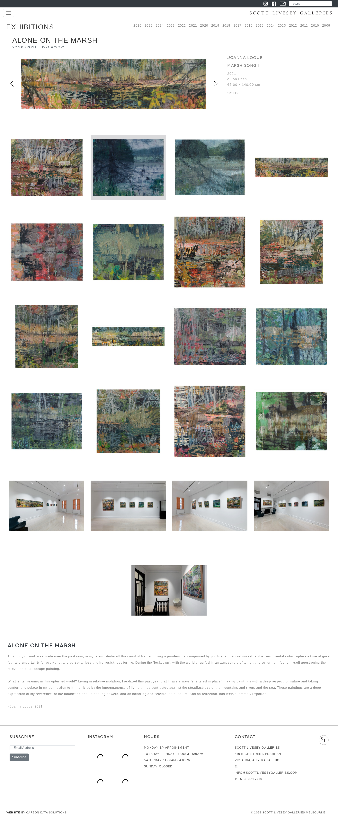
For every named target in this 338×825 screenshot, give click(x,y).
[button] (12, 84)
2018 (226, 25)
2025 (149, 25)
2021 (193, 25)
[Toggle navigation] (8, 13)
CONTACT (245, 737)
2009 (326, 25)
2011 (304, 25)
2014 (271, 25)
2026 (137, 25)
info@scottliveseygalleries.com (266, 772)
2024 (160, 25)
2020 (204, 25)
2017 (238, 25)
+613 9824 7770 (250, 779)
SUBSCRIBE (22, 737)
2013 (282, 25)
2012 (293, 25)
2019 (215, 25)
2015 (260, 25)
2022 (182, 25)
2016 (249, 25)
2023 (171, 25)
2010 (315, 25)
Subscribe (19, 757)
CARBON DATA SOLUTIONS (46, 812)
